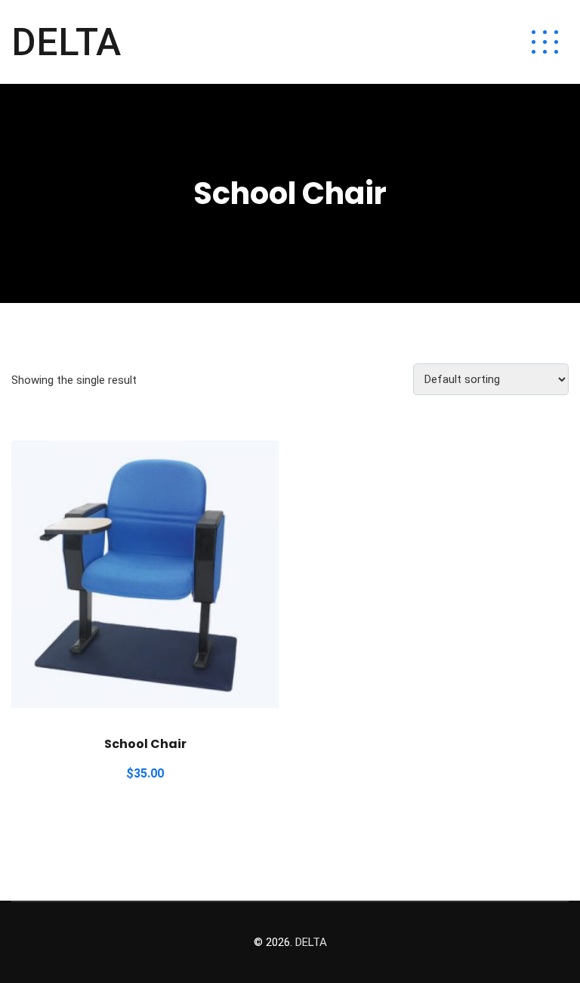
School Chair (145, 744)
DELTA (66, 42)
